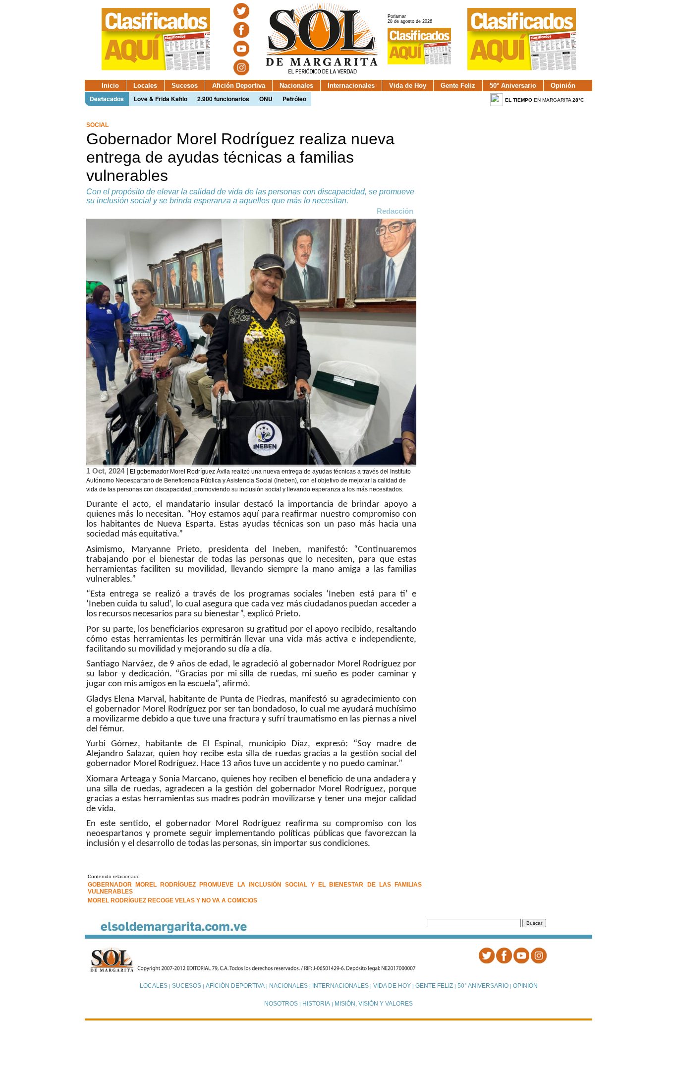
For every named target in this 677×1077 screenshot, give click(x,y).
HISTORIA (316, 1003)
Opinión (563, 85)
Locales (145, 85)
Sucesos (184, 85)
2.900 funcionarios (223, 98)
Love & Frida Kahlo (160, 98)
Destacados (107, 98)
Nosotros (281, 1003)
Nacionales (296, 85)
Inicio (110, 85)
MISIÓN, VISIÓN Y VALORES (374, 1003)
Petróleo (294, 98)
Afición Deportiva (238, 85)
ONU (266, 98)
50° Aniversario (513, 85)
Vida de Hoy (407, 85)
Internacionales (351, 85)
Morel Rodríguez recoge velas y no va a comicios (172, 900)
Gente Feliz (458, 85)
